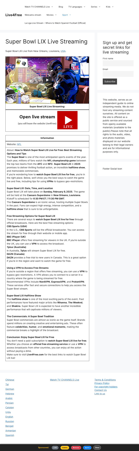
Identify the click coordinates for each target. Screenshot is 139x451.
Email (105, 69)
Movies (50, 15)
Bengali (9, 426)
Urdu (8, 412)
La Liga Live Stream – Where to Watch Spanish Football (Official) (55, 23)
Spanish (9, 435)
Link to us (99, 393)
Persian (9, 403)
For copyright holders (105, 386)
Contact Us (100, 390)
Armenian (10, 430)
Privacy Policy (101, 383)
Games (64, 447)
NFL (19, 144)
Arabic (8, 398)
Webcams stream (33, 15)
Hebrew (9, 393)
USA (63, 51)
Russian (9, 421)
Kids (108, 6)
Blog (61, 6)
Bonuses (76, 447)
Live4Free (13, 15)
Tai (7, 384)
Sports (87, 447)
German (9, 389)
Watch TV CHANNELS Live (37, 6)
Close (97, 448)
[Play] (47, 80)
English (9, 416)
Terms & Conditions (105, 379)
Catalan (9, 407)
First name (108, 58)
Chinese (9, 379)
